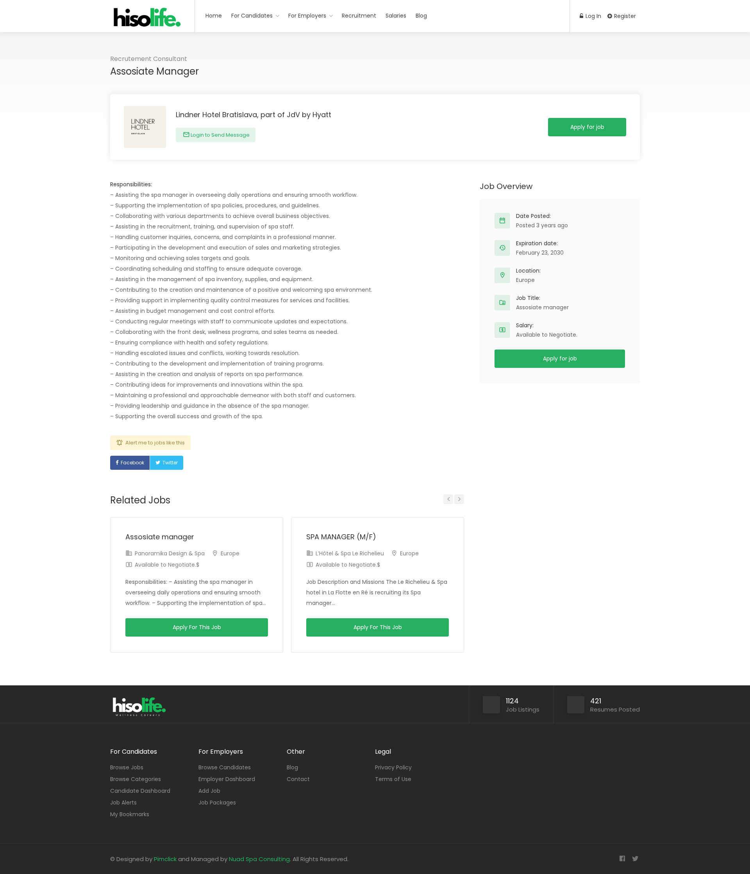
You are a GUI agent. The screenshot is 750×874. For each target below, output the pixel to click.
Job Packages (217, 802)
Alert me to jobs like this (155, 442)
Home (213, 16)
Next (459, 499)
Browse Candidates (224, 767)
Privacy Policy (393, 767)
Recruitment (359, 16)
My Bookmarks (129, 814)
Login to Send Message (219, 135)
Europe (230, 553)
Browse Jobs (126, 767)
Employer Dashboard (226, 779)
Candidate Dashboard (140, 791)
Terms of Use (393, 779)
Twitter (170, 462)
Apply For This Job (197, 627)
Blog (421, 16)
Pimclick (165, 859)
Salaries (396, 16)
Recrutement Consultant (148, 58)
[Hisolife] (147, 21)
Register (624, 16)
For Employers (307, 16)
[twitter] (635, 859)
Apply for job (587, 127)
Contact (298, 779)
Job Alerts (123, 802)
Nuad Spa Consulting (259, 859)
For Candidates (252, 16)
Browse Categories (135, 779)
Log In (592, 16)
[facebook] (622, 859)
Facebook (132, 462)
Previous (448, 499)
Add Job (209, 791)
